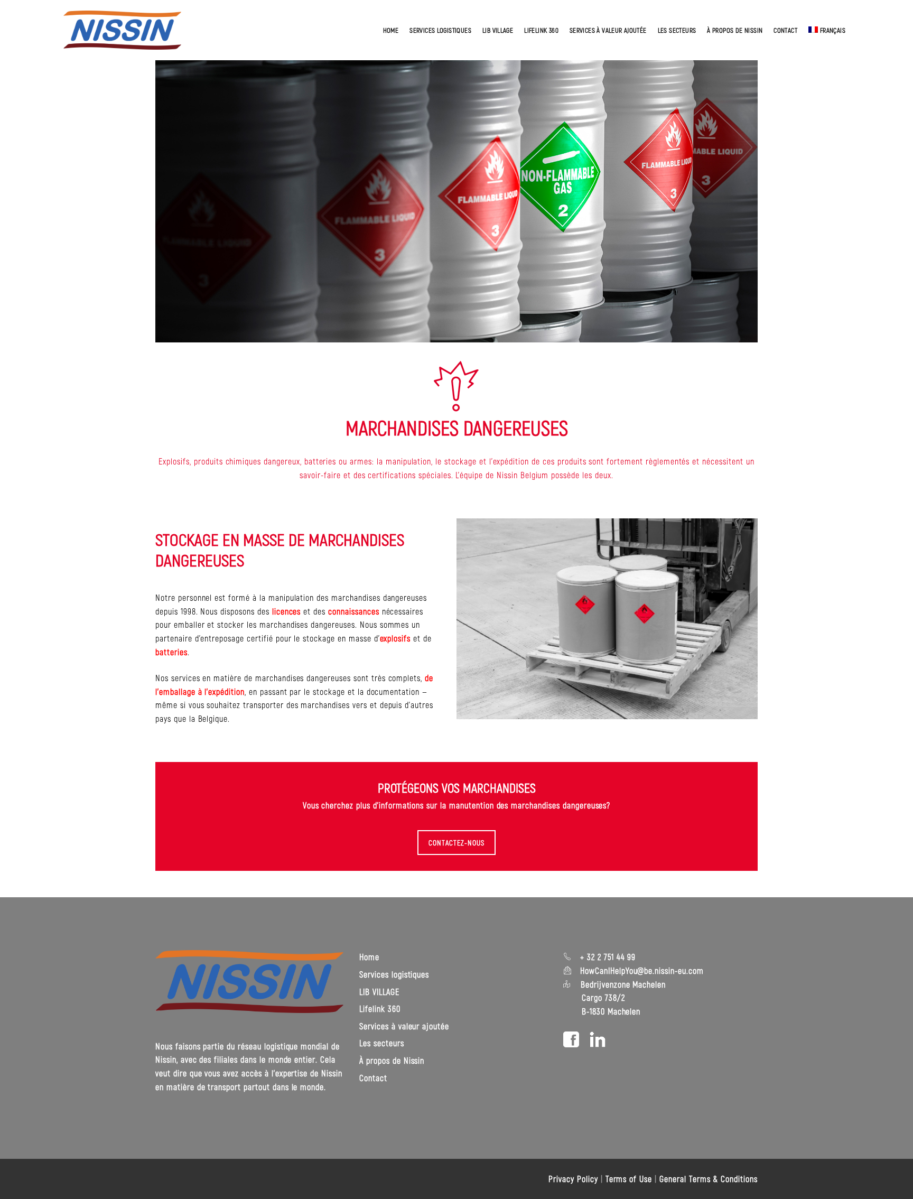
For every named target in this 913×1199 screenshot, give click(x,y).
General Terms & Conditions (708, 1179)
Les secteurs (677, 30)
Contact (785, 30)
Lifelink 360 (541, 30)
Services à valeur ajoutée (608, 30)
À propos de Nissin (734, 30)
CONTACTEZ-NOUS (456, 842)
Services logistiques (440, 30)
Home (391, 30)
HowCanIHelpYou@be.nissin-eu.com (642, 970)
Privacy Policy (573, 1179)
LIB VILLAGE (497, 30)
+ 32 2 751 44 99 (606, 957)
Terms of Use (629, 1179)
